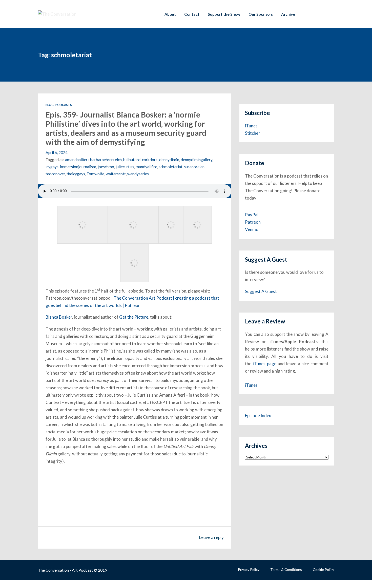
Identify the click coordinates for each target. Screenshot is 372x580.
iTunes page (264, 363)
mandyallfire (146, 166)
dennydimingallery (196, 159)
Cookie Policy (323, 569)
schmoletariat (170, 166)
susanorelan (194, 166)
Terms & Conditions (286, 569)
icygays (52, 166)
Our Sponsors (261, 14)
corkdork (150, 159)
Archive (288, 14)
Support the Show (224, 14)
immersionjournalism (78, 166)
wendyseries (138, 173)
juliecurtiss (125, 166)
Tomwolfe (95, 173)
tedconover (55, 173)
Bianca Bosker (59, 317)
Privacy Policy (248, 569)
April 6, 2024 (57, 152)
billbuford (131, 159)
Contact (191, 14)
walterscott (116, 173)
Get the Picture (133, 317)
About (170, 14)
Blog (50, 104)
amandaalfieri (77, 159)
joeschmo (106, 166)
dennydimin (169, 159)
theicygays (76, 173)
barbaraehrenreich (106, 159)
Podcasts (63, 104)
